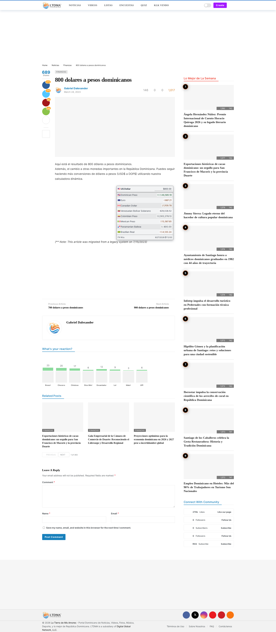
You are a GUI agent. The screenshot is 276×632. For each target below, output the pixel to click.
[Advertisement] (138, 37)
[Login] (231, 5)
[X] (195, 615)
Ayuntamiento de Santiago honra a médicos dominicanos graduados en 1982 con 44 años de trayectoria (209, 259)
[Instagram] (203, 615)
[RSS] (230, 615)
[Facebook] (186, 615)
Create (220, 5)
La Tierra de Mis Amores (63, 622)
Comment (48, 482)
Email (115, 513)
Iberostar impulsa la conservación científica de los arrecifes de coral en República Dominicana (206, 395)
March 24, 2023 (72, 92)
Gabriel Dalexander (76, 88)
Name (46, 513)
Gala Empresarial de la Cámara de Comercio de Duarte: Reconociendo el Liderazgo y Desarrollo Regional (108, 439)
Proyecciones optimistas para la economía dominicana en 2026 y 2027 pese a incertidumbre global (154, 439)
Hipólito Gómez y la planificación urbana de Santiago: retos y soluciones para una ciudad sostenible (207, 350)
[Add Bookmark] (46, 134)
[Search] (199, 5)
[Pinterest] (221, 615)
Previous (51, 455)
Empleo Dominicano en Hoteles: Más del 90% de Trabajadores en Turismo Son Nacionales (209, 487)
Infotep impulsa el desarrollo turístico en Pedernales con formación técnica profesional (207, 304)
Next (62, 455)
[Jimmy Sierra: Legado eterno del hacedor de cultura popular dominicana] (209, 196)
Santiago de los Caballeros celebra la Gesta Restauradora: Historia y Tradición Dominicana (206, 441)
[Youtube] (212, 615)
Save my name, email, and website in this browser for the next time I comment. (88, 527)
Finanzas (61, 72)
